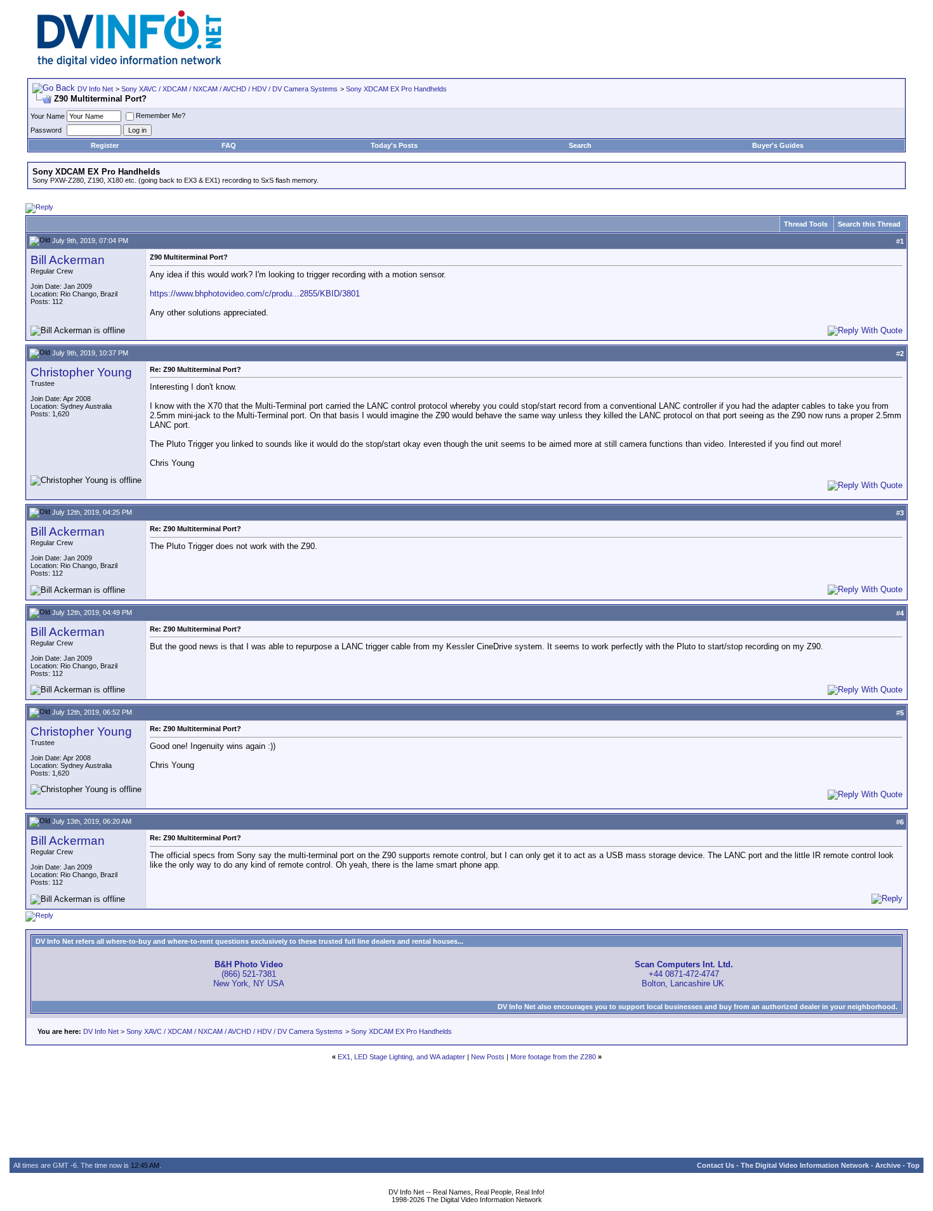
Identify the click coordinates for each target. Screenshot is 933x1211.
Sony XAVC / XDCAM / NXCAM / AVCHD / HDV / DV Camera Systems (229, 89)
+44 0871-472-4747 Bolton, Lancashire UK (684, 974)
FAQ (229, 145)
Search (580, 145)
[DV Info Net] (129, 64)
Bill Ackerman (67, 260)
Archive (888, 1165)
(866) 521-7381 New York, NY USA (248, 974)
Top (913, 1165)
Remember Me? (160, 115)
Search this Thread (869, 224)
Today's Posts (394, 145)
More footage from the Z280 (553, 1057)
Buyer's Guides (778, 145)
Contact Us (715, 1165)
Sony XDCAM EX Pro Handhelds (396, 89)
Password (46, 130)
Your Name (47, 116)
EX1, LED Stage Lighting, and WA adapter (401, 1057)
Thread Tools (806, 224)
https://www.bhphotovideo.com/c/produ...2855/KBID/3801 (255, 293)
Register (105, 145)
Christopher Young (81, 372)
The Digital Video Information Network (805, 1165)
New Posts (488, 1057)
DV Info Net (95, 89)
